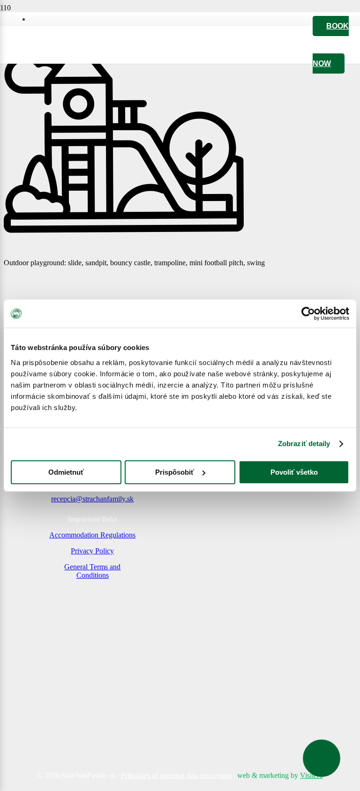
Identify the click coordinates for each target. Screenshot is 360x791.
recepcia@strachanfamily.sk (92, 499)
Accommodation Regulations (92, 535)
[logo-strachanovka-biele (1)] (73, 615)
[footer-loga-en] (92, 744)
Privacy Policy (92, 551)
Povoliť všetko (294, 472)
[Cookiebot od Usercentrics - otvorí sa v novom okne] (308, 313)
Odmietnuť (66, 472)
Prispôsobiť (174, 472)
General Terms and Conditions (92, 571)
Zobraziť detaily (304, 444)
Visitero (311, 775)
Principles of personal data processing (176, 775)
